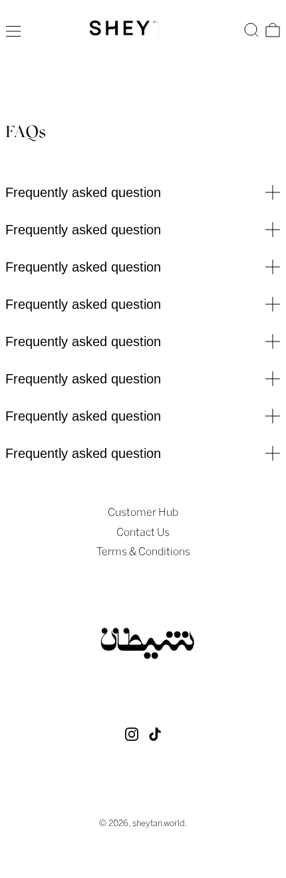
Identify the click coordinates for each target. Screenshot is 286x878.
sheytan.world (158, 823)
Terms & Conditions (143, 551)
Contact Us (143, 532)
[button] (251, 30)
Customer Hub (143, 512)
